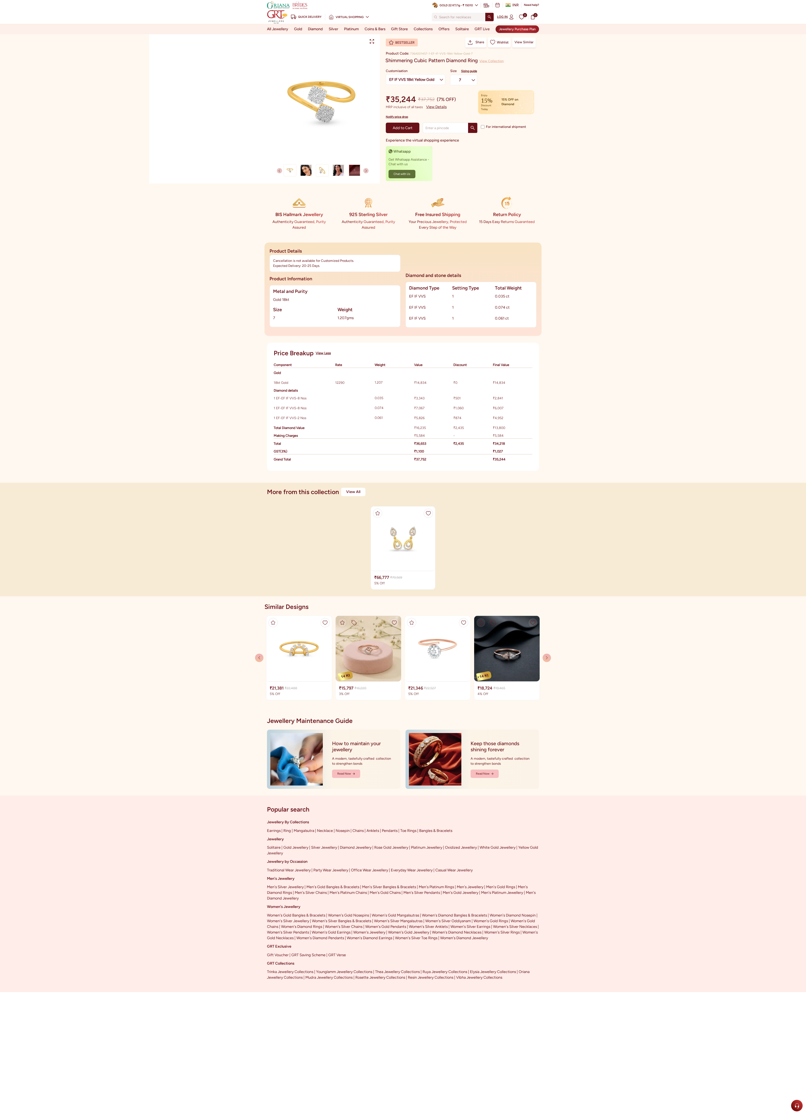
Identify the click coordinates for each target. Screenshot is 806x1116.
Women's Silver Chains (343, 926)
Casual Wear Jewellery (454, 870)
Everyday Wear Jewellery (412, 870)
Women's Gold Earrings (331, 932)
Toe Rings (408, 830)
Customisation (397, 71)
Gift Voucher (278, 955)
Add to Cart (402, 128)
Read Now (344, 773)
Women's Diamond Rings (301, 926)
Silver (333, 29)
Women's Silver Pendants (288, 932)
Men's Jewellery (470, 887)
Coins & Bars (375, 29)
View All (353, 491)
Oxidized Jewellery (461, 847)
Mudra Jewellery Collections (329, 977)
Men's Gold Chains (385, 892)
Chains (358, 830)
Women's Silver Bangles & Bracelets (341, 921)
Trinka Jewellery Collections (290, 971)
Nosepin (343, 830)
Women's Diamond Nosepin (513, 915)
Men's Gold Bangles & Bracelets (332, 887)
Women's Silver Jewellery (288, 921)
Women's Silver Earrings (470, 926)
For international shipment (506, 127)
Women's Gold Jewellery (408, 932)
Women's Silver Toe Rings (416, 938)
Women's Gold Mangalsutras (395, 915)
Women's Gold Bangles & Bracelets (296, 915)
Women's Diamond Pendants (320, 938)
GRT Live (482, 29)
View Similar (524, 42)
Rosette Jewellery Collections (380, 977)
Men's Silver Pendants (421, 892)
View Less (323, 353)
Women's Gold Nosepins (348, 915)
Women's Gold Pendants (385, 926)
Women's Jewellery (369, 932)
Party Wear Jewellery (330, 870)
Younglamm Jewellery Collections (344, 971)
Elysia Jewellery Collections (493, 971)
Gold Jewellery (295, 847)
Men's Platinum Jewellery (502, 892)
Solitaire (462, 29)
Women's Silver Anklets (428, 926)
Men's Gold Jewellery (460, 892)
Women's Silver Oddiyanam (448, 921)
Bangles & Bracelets (435, 830)
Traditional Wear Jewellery (289, 870)
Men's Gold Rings (500, 887)
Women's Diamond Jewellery (464, 938)
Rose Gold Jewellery (391, 847)
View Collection (491, 61)
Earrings (274, 830)
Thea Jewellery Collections (397, 971)
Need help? (531, 5)
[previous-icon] (366, 170)
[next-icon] (279, 170)
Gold (298, 29)
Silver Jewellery (324, 847)
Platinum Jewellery (426, 847)
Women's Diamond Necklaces (457, 932)
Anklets (372, 830)
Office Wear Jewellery (369, 870)
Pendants (390, 830)
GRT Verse (337, 955)
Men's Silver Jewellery (285, 887)
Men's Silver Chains (311, 892)
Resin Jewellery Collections (430, 977)
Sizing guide (469, 71)
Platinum (351, 29)
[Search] (489, 17)
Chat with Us (402, 174)
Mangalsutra (304, 830)
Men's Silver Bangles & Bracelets (389, 887)
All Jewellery (277, 29)
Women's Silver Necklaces (515, 926)
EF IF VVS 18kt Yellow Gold (411, 79)
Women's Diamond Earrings (369, 938)
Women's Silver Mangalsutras (398, 921)
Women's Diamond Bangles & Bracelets (454, 915)
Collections (423, 29)
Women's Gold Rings (491, 921)
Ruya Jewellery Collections (445, 971)
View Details (436, 107)
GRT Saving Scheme (308, 955)
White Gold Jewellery (498, 847)
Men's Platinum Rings (436, 887)
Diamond (315, 29)
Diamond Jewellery (356, 847)
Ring (287, 830)
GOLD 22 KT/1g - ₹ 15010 (456, 5)
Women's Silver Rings (502, 932)
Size (453, 71)
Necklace (325, 830)
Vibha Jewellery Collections (479, 977)
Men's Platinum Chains (348, 892)
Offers (443, 29)
